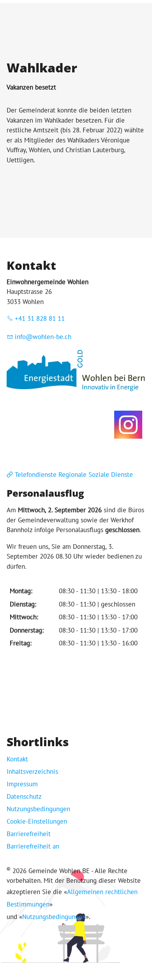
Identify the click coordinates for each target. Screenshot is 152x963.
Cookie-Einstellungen (37, 821)
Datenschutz (24, 796)
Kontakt (17, 759)
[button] (128, 425)
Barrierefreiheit (29, 833)
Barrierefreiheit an (33, 846)
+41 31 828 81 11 (40, 318)
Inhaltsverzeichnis (32, 771)
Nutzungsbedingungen (38, 809)
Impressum (22, 784)
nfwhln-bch (44, 336)
